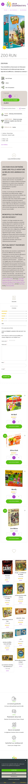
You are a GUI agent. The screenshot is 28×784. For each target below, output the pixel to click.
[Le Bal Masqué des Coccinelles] (7, 589)
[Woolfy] (14, 478)
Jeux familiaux (23, 10)
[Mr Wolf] (14, 403)
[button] (25, 760)
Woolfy (14, 489)
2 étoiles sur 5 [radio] (10, 340)
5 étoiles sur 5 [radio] (14, 340)
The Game (7, 576)
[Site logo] (16, 4)
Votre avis (4, 344)
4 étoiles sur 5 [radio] (13, 340)
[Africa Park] (14, 440)
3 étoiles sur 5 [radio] (12, 340)
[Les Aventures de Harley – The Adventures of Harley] (7, 657)
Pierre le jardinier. (10, 285)
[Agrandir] (4, 47)
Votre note (4, 341)
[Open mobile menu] (2, 4)
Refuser (14, 773)
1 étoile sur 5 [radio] (9, 340)
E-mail (3, 369)
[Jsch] (20, 632)
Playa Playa (21, 284)
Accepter (14, 770)
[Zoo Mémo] (14, 517)
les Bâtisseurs (9, 280)
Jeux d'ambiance (14, 10)
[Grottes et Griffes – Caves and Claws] (7, 635)
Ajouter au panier (11, 100)
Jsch (21, 639)
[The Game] (7, 567)
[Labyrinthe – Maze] (20, 611)
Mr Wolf (14, 414)
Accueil (5, 10)
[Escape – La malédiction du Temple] (20, 565)
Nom (3, 362)
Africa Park (14, 450)
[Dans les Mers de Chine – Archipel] (20, 653)
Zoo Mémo (14, 528)
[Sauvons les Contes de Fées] (7, 612)
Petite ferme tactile (8, 279)
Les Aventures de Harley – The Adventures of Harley (7, 666)
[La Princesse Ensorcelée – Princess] (20, 588)
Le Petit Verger (15, 282)
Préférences (14, 776)
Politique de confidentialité (14, 779)
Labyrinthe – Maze (20, 618)
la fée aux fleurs (10, 284)
